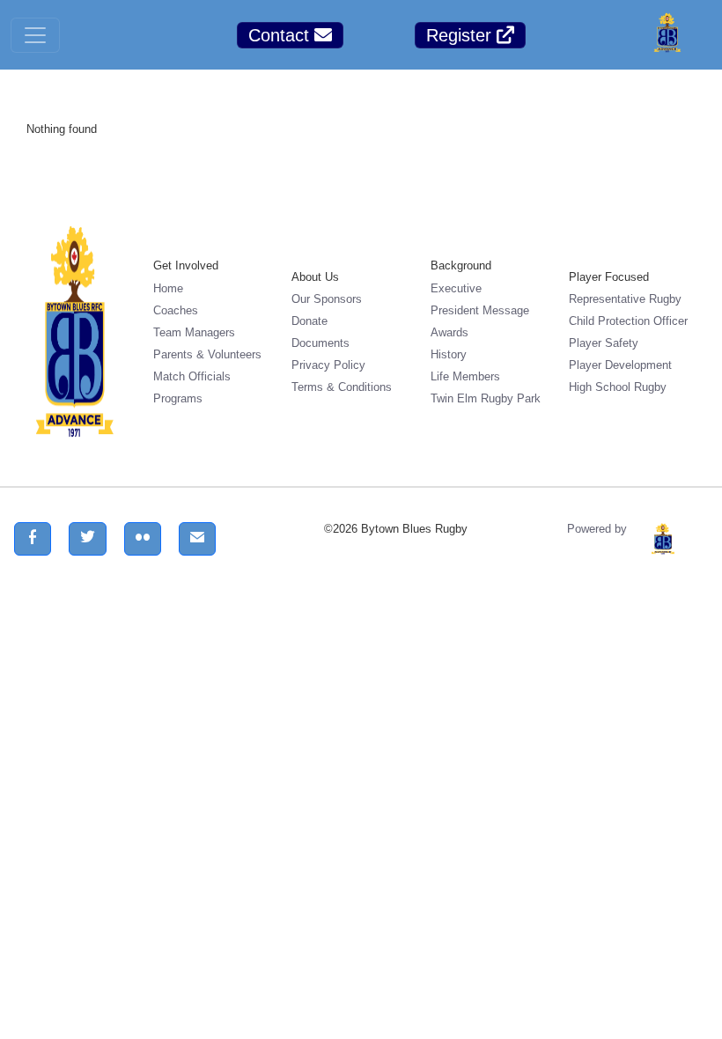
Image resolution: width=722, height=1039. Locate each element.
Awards (449, 332)
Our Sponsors (326, 299)
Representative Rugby (625, 299)
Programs (178, 398)
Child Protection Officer (628, 321)
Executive (456, 288)
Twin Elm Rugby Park (486, 398)
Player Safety (603, 343)
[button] (32, 539)
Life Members (465, 376)
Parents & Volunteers (207, 354)
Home (168, 288)
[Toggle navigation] (35, 35)
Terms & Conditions (341, 387)
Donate (309, 321)
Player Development (620, 365)
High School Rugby (618, 387)
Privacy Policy (328, 365)
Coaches (175, 310)
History (449, 354)
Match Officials (192, 376)
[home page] (667, 35)
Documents (320, 343)
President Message (480, 310)
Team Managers (194, 332)
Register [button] (461, 35)
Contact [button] (281, 35)
